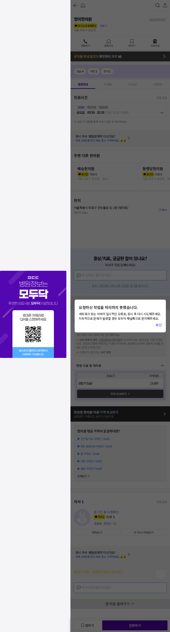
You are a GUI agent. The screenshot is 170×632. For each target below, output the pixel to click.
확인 (159, 324)
